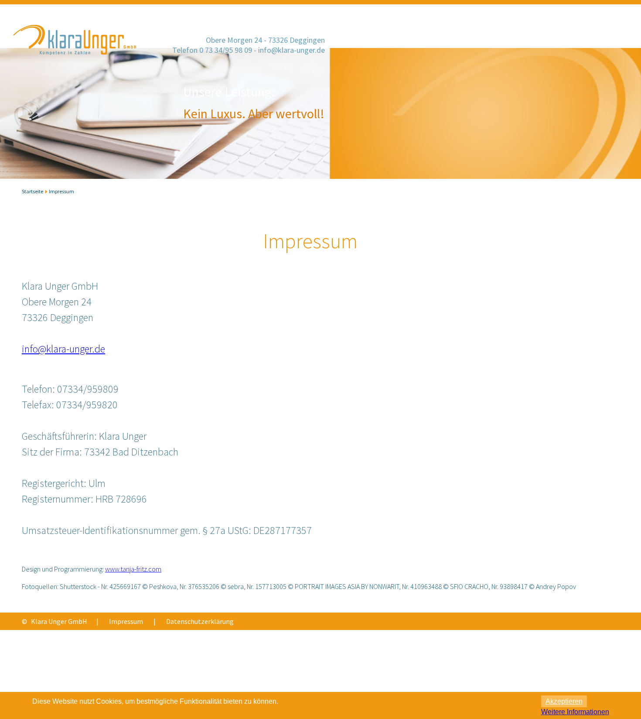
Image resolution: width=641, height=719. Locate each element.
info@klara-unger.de (291, 50)
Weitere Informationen (575, 712)
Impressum (126, 621)
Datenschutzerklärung (200, 621)
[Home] (76, 63)
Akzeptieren (564, 701)
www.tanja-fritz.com (133, 569)
